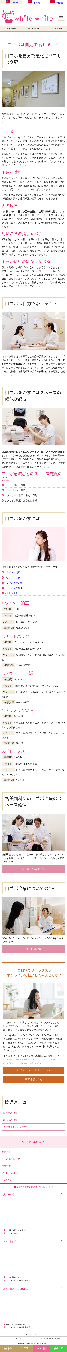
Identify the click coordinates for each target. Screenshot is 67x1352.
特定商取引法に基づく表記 (50, 1338)
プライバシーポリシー (33, 1334)
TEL (26, 1348)
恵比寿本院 (11, 28)
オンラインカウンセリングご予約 (33, 1070)
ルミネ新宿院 (33, 28)
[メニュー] (63, 5)
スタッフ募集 (17, 1338)
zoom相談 (41, 1348)
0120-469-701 (35, 1142)
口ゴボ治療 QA (33, 949)
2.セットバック (12, 577)
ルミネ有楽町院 (55, 28)
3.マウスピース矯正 (14, 582)
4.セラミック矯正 (13, 587)
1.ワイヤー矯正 (12, 572)
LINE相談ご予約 (33, 1079)
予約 (9, 1348)
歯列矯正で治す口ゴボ (33, 869)
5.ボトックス (11, 593)
